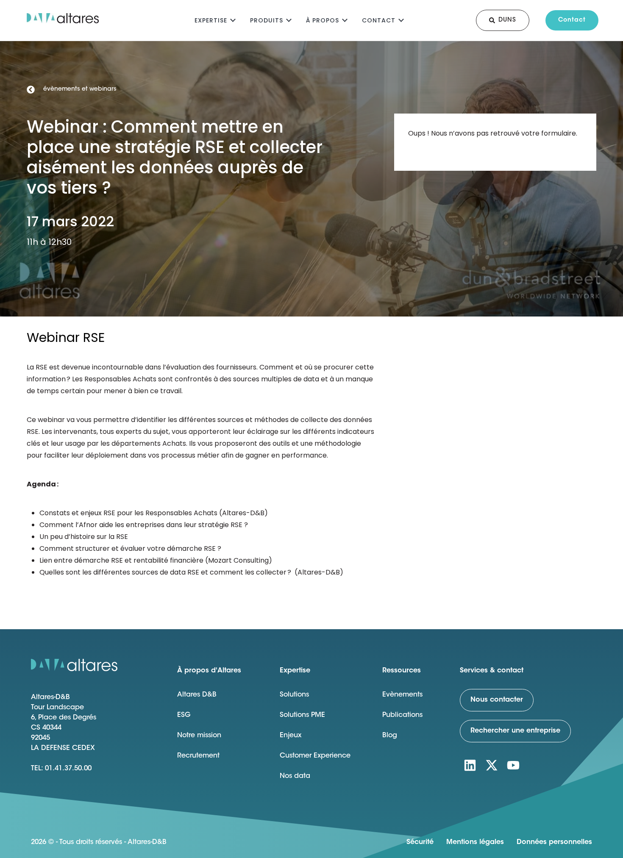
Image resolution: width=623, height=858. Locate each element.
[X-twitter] (491, 765)
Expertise (211, 20)
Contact (378, 20)
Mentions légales (475, 842)
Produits (266, 20)
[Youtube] (513, 765)
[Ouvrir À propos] (345, 19)
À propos (322, 20)
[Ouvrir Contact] (401, 19)
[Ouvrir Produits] (289, 19)
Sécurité (420, 842)
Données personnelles (554, 842)
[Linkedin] (470, 765)
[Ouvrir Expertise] (233, 19)
